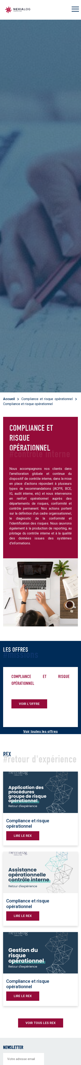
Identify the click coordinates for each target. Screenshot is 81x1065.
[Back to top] (75, 1048)
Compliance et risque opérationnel (47, 399)
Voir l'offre (29, 704)
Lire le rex (23, 836)
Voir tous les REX (41, 1023)
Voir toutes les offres (40, 731)
